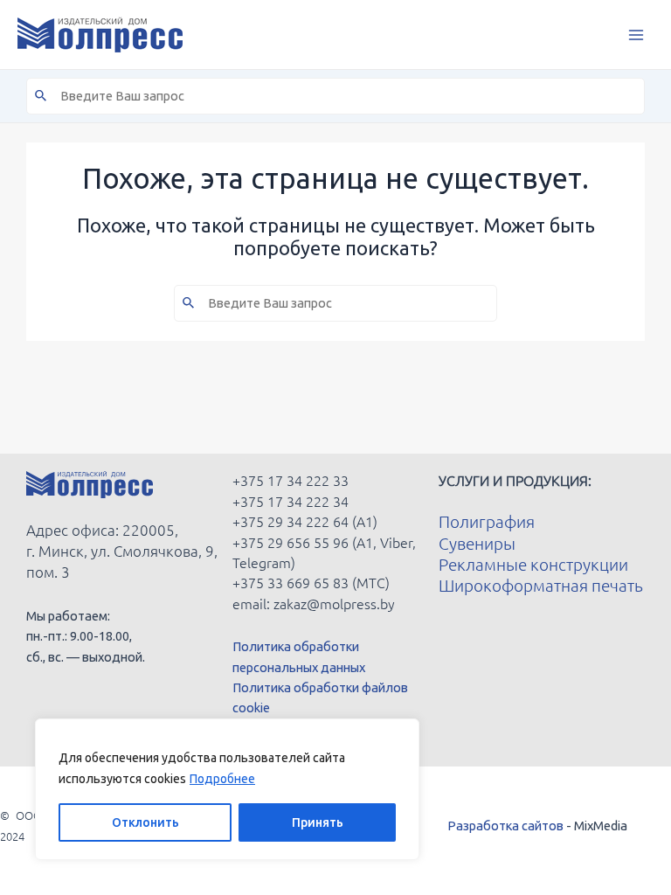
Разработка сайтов (505, 825)
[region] (227, 789)
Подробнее (222, 779)
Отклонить (145, 822)
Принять (317, 822)
